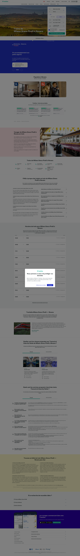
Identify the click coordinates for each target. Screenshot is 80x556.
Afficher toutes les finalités (41, 285)
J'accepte (50, 285)
